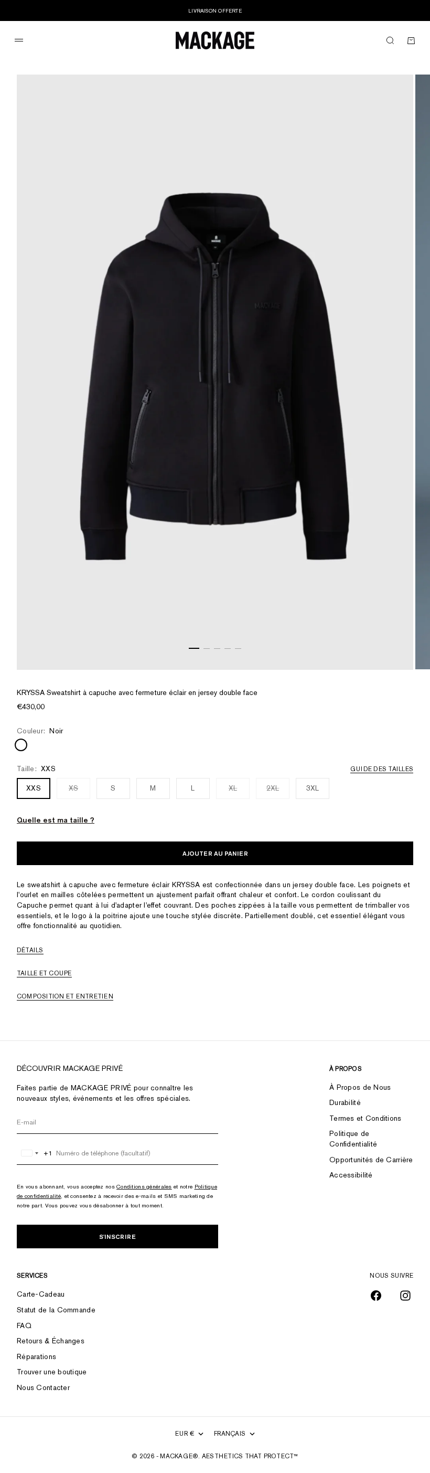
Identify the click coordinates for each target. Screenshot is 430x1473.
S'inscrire (117, 1236)
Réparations (36, 1356)
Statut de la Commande (56, 1309)
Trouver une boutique (52, 1371)
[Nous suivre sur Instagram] (405, 1295)
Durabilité (345, 1102)
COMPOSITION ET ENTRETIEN (65, 996)
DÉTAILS (30, 950)
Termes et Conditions (365, 1118)
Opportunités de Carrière (371, 1159)
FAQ (24, 1325)
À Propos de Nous (360, 1087)
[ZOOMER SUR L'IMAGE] (392, 643)
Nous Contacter (43, 1387)
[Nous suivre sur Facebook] (376, 1295)
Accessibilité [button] (351, 1175)
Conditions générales (144, 1186)
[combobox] (34, 1153)
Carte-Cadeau (40, 1294)
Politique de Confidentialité (353, 1139)
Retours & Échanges (50, 1340)
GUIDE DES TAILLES (381, 769)
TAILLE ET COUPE (44, 973)
